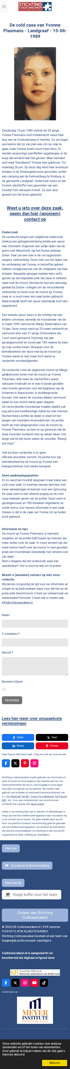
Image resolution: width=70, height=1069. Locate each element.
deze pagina (37, 803)
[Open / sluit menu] (4, 6)
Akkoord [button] (54, 1063)
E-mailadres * (11, 634)
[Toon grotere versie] (35, 83)
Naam (6, 615)
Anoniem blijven (12, 681)
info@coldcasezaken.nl (17, 602)
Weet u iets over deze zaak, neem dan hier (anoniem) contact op (35, 213)
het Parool (61, 796)
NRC (4, 800)
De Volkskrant (46, 796)
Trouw (33, 796)
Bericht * (7, 652)
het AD (25, 796)
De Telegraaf (14, 796)
